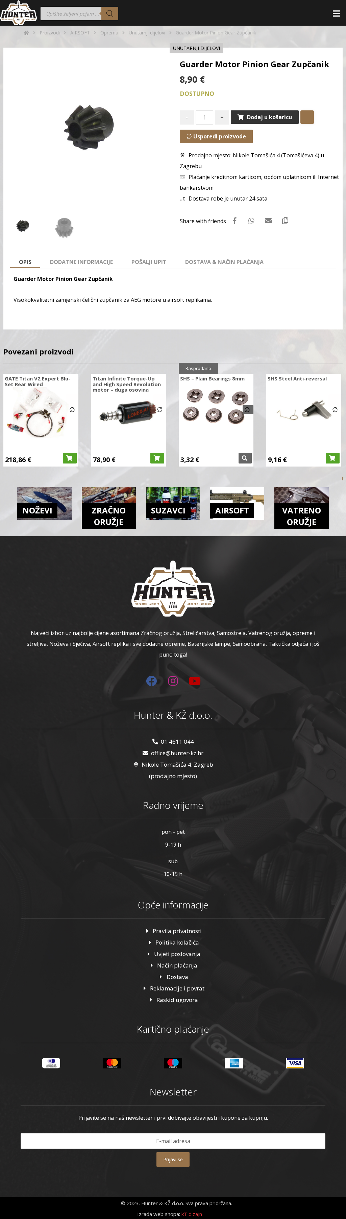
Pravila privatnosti (177, 931)
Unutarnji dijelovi (196, 48)
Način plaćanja (177, 965)
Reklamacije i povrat (177, 988)
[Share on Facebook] (234, 221)
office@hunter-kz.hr (177, 753)
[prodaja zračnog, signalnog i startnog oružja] (18, 13)
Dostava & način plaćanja (224, 262)
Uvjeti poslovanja (177, 954)
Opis (25, 262)
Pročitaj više (245, 458)
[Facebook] (151, 681)
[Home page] (26, 32)
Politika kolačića (177, 942)
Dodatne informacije (81, 262)
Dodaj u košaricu (269, 117)
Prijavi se (173, 1159)
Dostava (177, 977)
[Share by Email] (268, 221)
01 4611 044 (177, 741)
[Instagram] (173, 681)
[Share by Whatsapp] (251, 221)
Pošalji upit (149, 262)
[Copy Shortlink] (285, 221)
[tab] (25, 262)
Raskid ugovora (177, 1000)
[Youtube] (194, 681)
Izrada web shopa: (158, 1214)
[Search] (109, 13)
